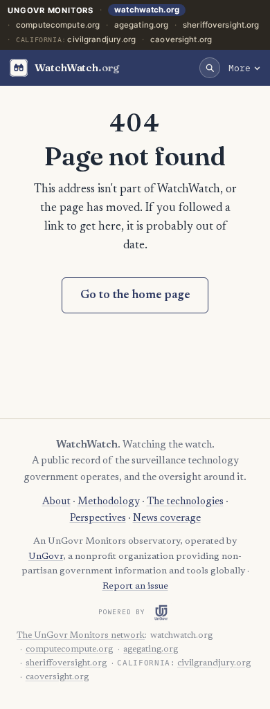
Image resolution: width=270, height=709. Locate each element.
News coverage (167, 518)
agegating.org (141, 25)
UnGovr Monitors (50, 10)
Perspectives (98, 518)
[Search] (209, 67)
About (56, 502)
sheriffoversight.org (221, 25)
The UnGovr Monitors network (81, 636)
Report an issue (135, 586)
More (239, 67)
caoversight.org (181, 39)
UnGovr (45, 557)
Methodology (109, 502)
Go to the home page (135, 296)
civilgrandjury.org (101, 39)
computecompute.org (58, 25)
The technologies (185, 502)
